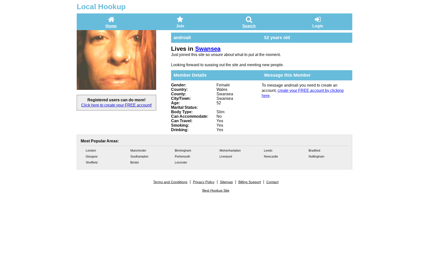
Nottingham (316, 156)
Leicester (181, 162)
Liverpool (225, 156)
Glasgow (92, 156)
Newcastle (271, 156)
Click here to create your (116, 105)
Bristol (134, 162)
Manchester (138, 150)
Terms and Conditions (170, 182)
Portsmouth (182, 156)
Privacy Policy (203, 182)
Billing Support (249, 182)
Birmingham (183, 150)
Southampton (139, 156)
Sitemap (226, 182)
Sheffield (92, 162)
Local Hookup (101, 6)
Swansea (207, 48)
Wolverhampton (230, 150)
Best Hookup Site (215, 190)
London (91, 150)
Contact (272, 182)
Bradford (314, 150)
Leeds (268, 150)
